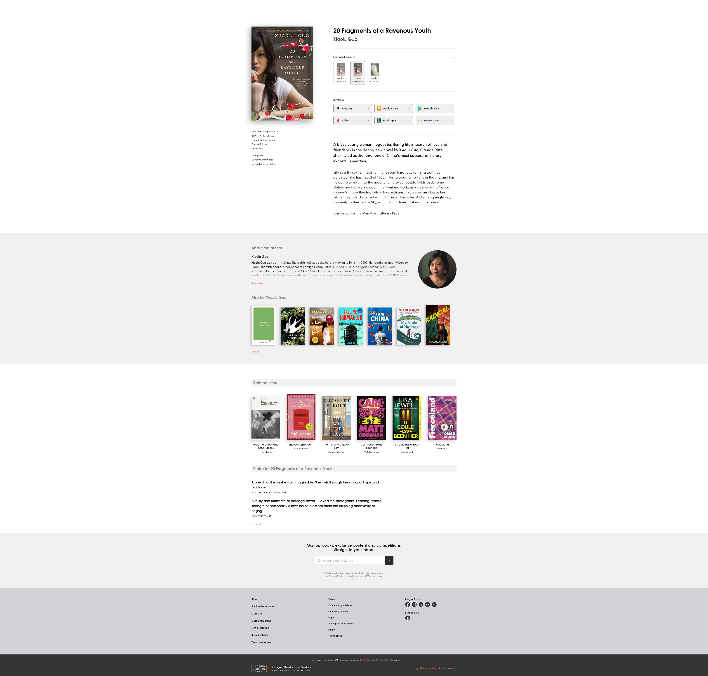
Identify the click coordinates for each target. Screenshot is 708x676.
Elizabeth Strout (336, 451)
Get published (260, 628)
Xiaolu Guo (345, 39)
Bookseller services (263, 606)
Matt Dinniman (371, 451)
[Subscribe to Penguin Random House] (389, 560)
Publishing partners (338, 611)
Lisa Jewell (407, 451)
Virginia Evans (301, 448)
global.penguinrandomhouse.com (436, 668)
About (255, 599)
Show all (256, 524)
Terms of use (335, 635)
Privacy (331, 629)
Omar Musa (442, 448)
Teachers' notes (261, 642)
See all (255, 351)
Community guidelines (340, 605)
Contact (256, 613)
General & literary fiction (263, 163)
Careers (332, 599)
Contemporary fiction (262, 159)
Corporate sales (261, 620)
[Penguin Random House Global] (261, 668)
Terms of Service (385, 659)
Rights (331, 617)
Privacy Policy (366, 659)
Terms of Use (364, 575)
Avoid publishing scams (340, 623)
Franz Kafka (266, 451)
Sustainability (259, 635)
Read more (257, 282)
